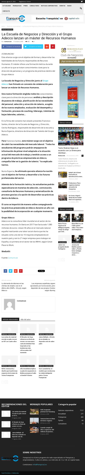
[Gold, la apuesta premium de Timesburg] (34, 412)
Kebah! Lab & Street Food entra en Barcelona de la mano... (76, 174)
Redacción (61, 155)
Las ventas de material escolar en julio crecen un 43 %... (19, 413)
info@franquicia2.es (40, 464)
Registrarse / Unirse (25, 1)
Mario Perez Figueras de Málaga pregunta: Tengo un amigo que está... (64, 227)
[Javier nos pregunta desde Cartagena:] (64, 239)
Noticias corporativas (7, 29)
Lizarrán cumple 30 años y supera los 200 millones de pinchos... (47, 429)
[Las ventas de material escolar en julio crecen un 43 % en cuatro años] (10, 329)
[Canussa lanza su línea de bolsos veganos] (34, 421)
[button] (80, 8)
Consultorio (34, 6)
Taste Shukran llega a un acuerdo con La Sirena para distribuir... (69, 150)
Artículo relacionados (10, 319)
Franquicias (17, 6)
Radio (69, 6)
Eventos (62, 6)
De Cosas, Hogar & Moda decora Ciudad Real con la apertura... (75, 197)
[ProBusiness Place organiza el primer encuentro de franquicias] (62, 185)
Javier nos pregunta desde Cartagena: (63, 247)
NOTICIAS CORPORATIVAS (49, 6)
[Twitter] (81, 1)
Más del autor (26, 319)
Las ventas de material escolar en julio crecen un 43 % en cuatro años (9, 339)
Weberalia (15, 473)
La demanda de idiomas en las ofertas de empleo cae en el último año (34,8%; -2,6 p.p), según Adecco (14, 286)
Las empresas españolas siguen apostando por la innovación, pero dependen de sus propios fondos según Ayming (42, 286)
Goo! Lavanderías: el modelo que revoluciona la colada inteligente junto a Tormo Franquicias (47, 373)
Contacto (6, 11)
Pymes (25, 6)
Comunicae (8, 41)
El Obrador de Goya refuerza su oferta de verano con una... (18, 424)
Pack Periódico (6, 473)
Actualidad (7, 6)
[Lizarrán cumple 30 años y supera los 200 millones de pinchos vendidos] (34, 430)
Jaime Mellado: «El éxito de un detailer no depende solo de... (19, 434)
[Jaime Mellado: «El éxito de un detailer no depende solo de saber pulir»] (47, 329)
